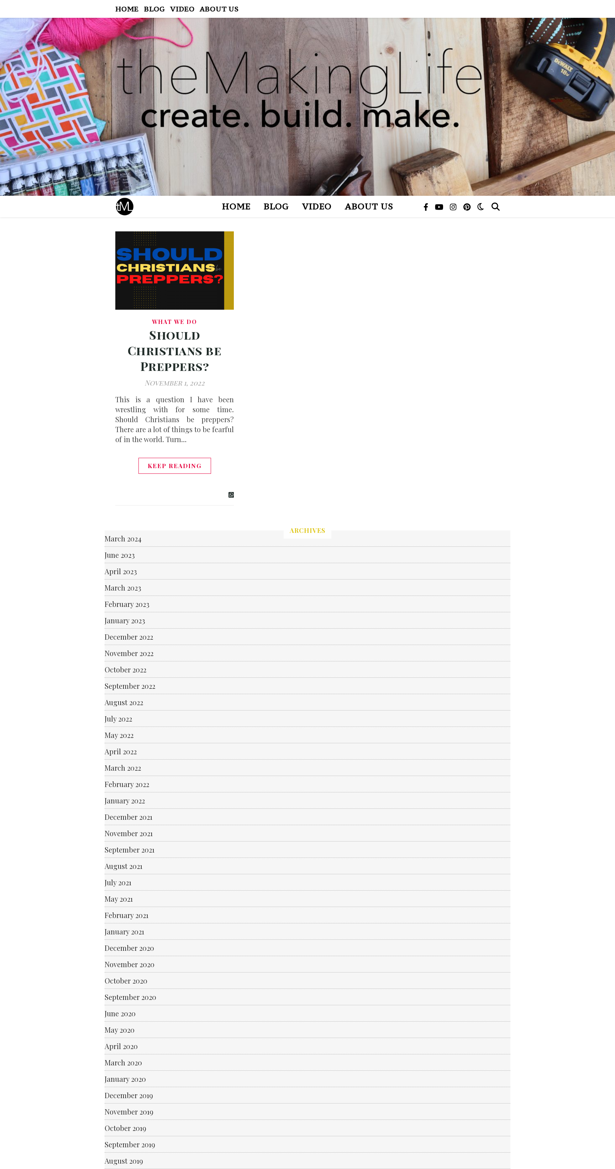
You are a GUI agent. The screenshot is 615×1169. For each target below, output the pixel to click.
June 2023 (120, 555)
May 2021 (119, 898)
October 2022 (125, 669)
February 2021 (126, 915)
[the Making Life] (307, 107)
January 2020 (125, 1079)
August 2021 (123, 866)
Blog (154, 8)
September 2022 (130, 686)
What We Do (174, 321)
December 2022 (129, 636)
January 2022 (125, 800)
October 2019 (125, 1128)
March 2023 (123, 587)
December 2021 (128, 817)
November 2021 (129, 833)
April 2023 (121, 571)
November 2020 (129, 964)
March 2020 (123, 1062)
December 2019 (129, 1095)
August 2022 (124, 702)
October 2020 (126, 980)
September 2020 (130, 997)
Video (182, 8)
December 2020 (129, 948)
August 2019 (124, 1160)
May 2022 (119, 735)
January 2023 (125, 620)
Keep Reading (175, 466)
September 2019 (130, 1144)
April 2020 (121, 1046)
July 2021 (118, 882)
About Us (219, 8)
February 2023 (127, 604)
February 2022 (127, 784)
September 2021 (129, 849)
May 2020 (120, 1029)
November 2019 (129, 1111)
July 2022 (118, 718)
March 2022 (123, 767)
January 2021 (124, 931)
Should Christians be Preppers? (175, 350)
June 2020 (120, 1013)
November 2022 (129, 653)
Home (127, 8)
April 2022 (121, 751)
